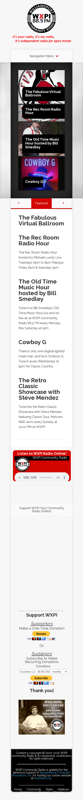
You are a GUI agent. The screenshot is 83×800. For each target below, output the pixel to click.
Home (18, 789)
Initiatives (63, 789)
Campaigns (27, 792)
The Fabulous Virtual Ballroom (43, 93)
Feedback (41, 795)
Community (34, 789)
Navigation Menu (42, 56)
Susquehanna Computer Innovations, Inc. (41, 774)
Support (44, 792)
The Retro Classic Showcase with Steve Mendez (39, 389)
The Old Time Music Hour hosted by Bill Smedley (42, 143)
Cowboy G (34, 182)
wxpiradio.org (42, 778)
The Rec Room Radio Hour (43, 111)
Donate (58, 792)
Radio (49, 789)
